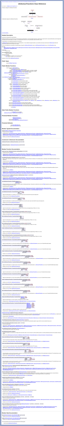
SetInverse (14, 73)
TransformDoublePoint (17, 88)
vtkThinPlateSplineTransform (37, 135)
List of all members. (5, 32)
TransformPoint (15, 82)
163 (8, 282)
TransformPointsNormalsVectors (18, 100)
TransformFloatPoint (16, 86)
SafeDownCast (15, 112)
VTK (55, 425)
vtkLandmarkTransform (26, 135)
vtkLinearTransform (31, 47)
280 (8, 419)
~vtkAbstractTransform (17, 118)
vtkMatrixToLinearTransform (21, 134)
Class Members (26, 1)
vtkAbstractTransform (21, 73)
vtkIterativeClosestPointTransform (15, 135)
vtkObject (20, 112)
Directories (6, 1)
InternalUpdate (15, 119)
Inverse (14, 74)
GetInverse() (5, 42)
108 (8, 233)
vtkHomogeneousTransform (23, 47)
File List (22, 1)
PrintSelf (14, 69)
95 (8, 221)
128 (8, 253)
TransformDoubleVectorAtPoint (18, 97)
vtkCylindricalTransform (13, 133)
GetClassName (15, 67)
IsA (13, 68)
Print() (44, 184)
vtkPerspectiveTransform (40, 45)
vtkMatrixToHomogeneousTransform (9, 134)
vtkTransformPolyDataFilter (48, 47)
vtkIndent (22, 69)
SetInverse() (21, 373)
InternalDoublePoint (16, 125)
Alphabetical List (15, 1)
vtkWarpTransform (15, 47)
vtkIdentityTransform (39, 47)
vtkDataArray (39, 100)
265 (8, 393)
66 (8, 136)
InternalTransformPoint (17, 102)
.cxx (6, 55)
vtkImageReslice (7, 48)
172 (8, 288)
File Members (30, 1)
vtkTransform (51, 45)
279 (8, 416)
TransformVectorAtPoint (17, 71)
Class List (19, 1)
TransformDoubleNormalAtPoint (18, 92)
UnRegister (15, 79)
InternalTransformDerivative (17, 105)
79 (8, 202)
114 (8, 237)
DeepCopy (14, 75)
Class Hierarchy (11, 1)
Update (14, 76)
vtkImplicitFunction (13, 48)
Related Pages (34, 1)
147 (8, 266)
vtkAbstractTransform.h (12, 6)
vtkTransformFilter (56, 47)
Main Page (3, 1)
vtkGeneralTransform (28, 45)
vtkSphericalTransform (40, 134)
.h (6, 56)
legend (32, 18)
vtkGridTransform (6, 135)
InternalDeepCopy (16, 120)
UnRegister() (10, 385)
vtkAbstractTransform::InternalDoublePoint (12, 418)
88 (8, 214)
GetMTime (14, 78)
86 (8, 209)
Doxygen (58, 425)
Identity (14, 107)
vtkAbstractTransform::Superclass (14, 130)
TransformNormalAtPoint (17, 70)
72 (8, 196)
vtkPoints (26, 100)
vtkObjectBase (19, 79)
